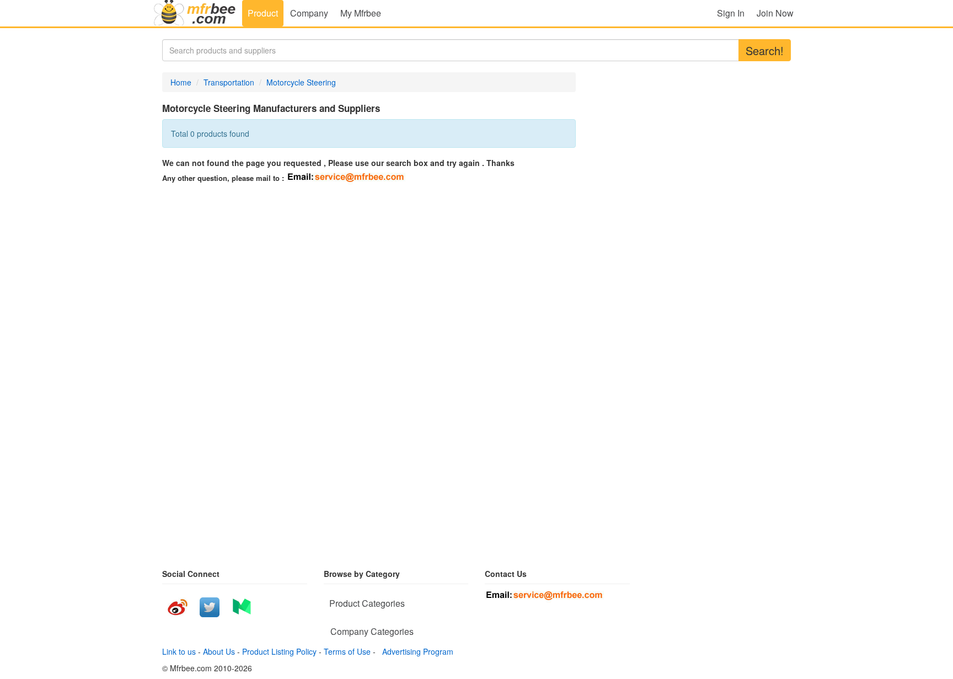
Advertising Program (415, 651)
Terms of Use (347, 651)
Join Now (775, 13)
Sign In (731, 13)
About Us (219, 651)
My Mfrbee (360, 13)
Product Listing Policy (279, 651)
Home (180, 82)
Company (309, 13)
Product (263, 13)
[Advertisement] (261, 267)
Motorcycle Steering (301, 82)
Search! (765, 50)
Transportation (229, 82)
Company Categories (372, 631)
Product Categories (367, 603)
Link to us (179, 651)
